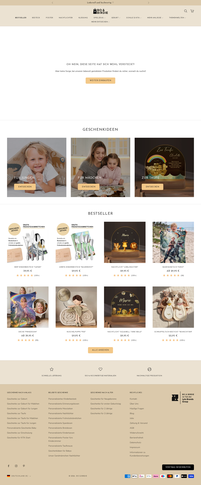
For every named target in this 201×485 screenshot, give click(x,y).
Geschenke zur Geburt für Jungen (22, 408)
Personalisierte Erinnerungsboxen (63, 403)
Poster (49, 18)
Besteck (36, 18)
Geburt (114, 18)
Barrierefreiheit (136, 437)
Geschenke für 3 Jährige (101, 413)
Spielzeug (99, 18)
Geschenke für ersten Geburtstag (105, 403)
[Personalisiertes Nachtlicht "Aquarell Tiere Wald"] (125, 307)
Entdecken (25, 187)
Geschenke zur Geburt (17, 398)
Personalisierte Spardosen (60, 423)
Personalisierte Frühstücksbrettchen (64, 418)
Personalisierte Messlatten (60, 408)
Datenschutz (135, 442)
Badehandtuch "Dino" (173, 267)
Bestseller (20, 18)
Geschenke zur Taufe (16, 413)
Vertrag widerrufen (178, 467)
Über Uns (134, 403)
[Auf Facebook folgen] (8, 465)
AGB (132, 428)
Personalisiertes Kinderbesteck (62, 398)
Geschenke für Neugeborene (103, 398)
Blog (132, 413)
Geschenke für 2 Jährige (101, 408)
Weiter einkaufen (100, 80)
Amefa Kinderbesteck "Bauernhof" (76, 267)
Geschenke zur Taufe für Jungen (21, 423)
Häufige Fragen (137, 408)
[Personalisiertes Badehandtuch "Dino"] (173, 242)
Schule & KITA (132, 18)
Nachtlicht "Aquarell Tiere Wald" (125, 332)
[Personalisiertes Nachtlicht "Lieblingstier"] (125, 242)
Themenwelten (176, 18)
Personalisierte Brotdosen (60, 428)
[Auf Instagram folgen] (16, 465)
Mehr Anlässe (154, 18)
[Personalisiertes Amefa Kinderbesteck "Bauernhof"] (76, 242)
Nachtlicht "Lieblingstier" (124, 267)
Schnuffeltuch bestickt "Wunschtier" (173, 332)
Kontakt (133, 398)
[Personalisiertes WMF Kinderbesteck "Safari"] (28, 242)
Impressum (135, 447)
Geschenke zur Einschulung (19, 432)
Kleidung (83, 18)
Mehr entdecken (99, 22)
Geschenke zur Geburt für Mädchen (23, 403)
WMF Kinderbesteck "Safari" (27, 267)
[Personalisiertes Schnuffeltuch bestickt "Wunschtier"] (173, 307)
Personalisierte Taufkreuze (60, 445)
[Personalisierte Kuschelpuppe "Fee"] (76, 307)
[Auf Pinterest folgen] (23, 465)
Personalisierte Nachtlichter (60, 413)
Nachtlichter (66, 18)
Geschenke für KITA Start (18, 437)
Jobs (132, 418)
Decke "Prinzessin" (28, 332)
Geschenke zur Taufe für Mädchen (22, 418)
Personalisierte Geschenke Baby (21, 428)
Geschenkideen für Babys (60, 450)
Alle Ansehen (100, 350)
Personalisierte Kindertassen (61, 432)
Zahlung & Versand (138, 423)
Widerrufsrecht (137, 432)
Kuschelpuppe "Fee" (76, 332)
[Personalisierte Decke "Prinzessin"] (28, 307)
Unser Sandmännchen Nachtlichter (64, 455)
